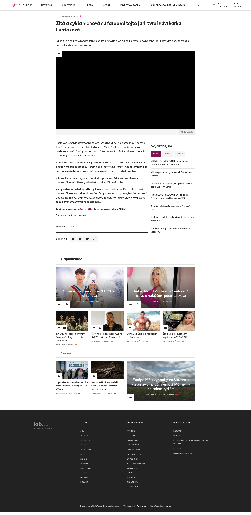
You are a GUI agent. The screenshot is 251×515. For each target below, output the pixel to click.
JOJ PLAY (84, 436)
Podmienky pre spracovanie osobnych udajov (192, 441)
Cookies (177, 448)
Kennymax (141, 506)
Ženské (83, 459)
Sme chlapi (85, 468)
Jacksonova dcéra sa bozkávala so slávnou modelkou (172, 219)
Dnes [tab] (156, 154)
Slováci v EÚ (132, 487)
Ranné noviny (133, 450)
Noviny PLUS (132, 440)
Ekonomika (132, 482)
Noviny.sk (46, 5)
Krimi (129, 473)
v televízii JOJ (84, 209)
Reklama (177, 431)
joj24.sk (131, 436)
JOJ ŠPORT (85, 440)
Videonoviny (133, 445)
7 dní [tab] (167, 154)
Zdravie (84, 473)
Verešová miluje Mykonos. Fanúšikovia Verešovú (170, 230)
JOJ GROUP (85, 450)
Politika (131, 478)
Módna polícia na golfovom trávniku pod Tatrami (171, 174)
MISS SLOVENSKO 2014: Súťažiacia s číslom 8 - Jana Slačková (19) (169, 163)
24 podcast (132, 459)
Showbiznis (68, 5)
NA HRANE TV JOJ (135, 454)
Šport (106, 5)
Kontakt (177, 436)
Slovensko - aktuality (137, 464)
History (84, 478)
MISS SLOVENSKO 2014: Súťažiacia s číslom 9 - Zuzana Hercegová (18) (169, 196)
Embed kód (188, 132)
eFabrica (167, 506)
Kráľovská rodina (130, 5)
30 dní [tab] (179, 154)
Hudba (89, 5)
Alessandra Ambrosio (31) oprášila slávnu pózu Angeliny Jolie (171, 185)
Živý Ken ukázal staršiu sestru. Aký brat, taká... (171, 208)
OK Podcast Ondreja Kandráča (168, 5)
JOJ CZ (83, 445)
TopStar (84, 464)
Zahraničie (132, 468)
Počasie (84, 482)
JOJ (82, 431)
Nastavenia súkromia (183, 454)
